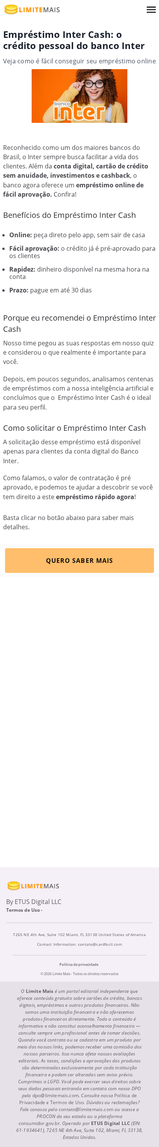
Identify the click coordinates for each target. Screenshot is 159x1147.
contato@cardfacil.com (100, 944)
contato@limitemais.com (86, 1109)
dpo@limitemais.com (55, 1095)
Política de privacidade (78, 964)
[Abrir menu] (151, 10)
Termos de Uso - (25, 910)
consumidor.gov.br (39, 1123)
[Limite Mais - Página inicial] (32, 9)
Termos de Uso (67, 1102)
